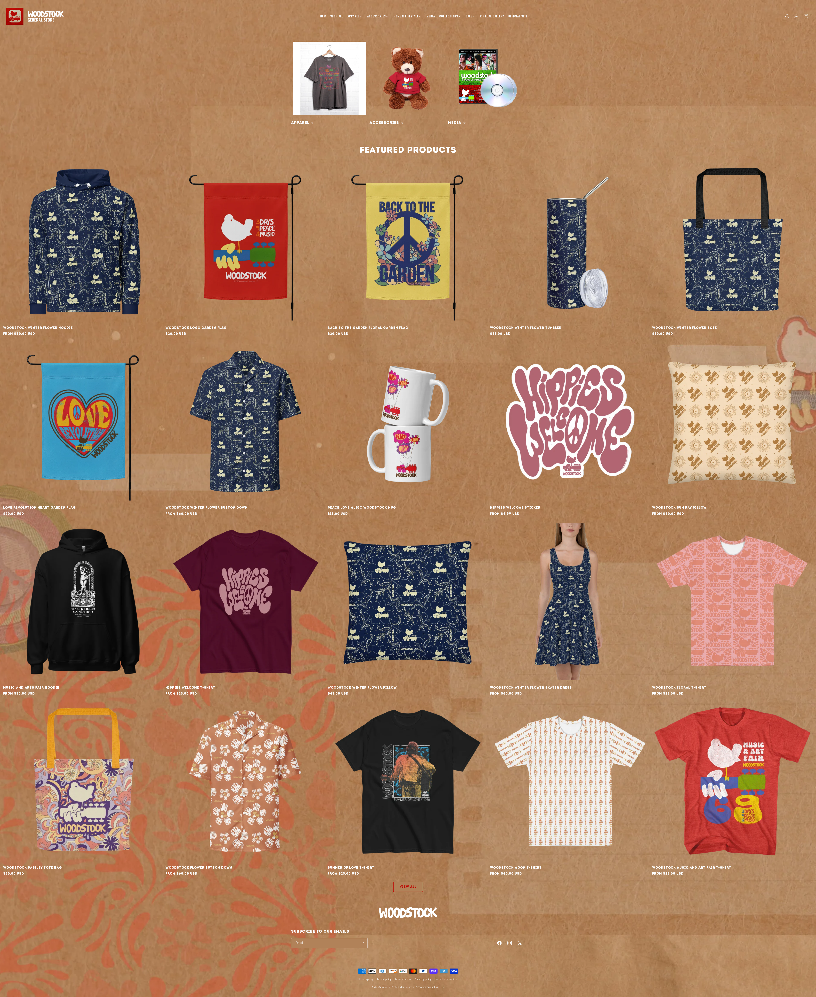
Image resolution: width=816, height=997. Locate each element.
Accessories (384, 122)
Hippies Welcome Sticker (515, 507)
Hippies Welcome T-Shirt (190, 687)
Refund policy (384, 979)
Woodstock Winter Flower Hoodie (38, 328)
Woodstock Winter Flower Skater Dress (531, 687)
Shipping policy (423, 979)
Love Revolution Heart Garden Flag (39, 507)
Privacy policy (366, 979)
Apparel (300, 122)
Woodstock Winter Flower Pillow (362, 687)
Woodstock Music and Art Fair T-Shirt (691, 867)
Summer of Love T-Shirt (351, 867)
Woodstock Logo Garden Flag (196, 328)
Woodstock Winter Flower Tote (684, 328)
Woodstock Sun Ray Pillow (679, 507)
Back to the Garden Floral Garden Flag (368, 328)
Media (454, 122)
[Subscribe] (362, 943)
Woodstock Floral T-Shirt (679, 687)
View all (408, 887)
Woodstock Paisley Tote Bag (32, 867)
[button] (355, 16)
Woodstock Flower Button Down (199, 867)
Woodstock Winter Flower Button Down (207, 507)
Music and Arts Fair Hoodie (31, 687)
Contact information (446, 979)
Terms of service (403, 979)
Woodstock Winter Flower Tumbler (525, 328)
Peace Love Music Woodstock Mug (362, 507)
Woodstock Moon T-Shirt (516, 867)
